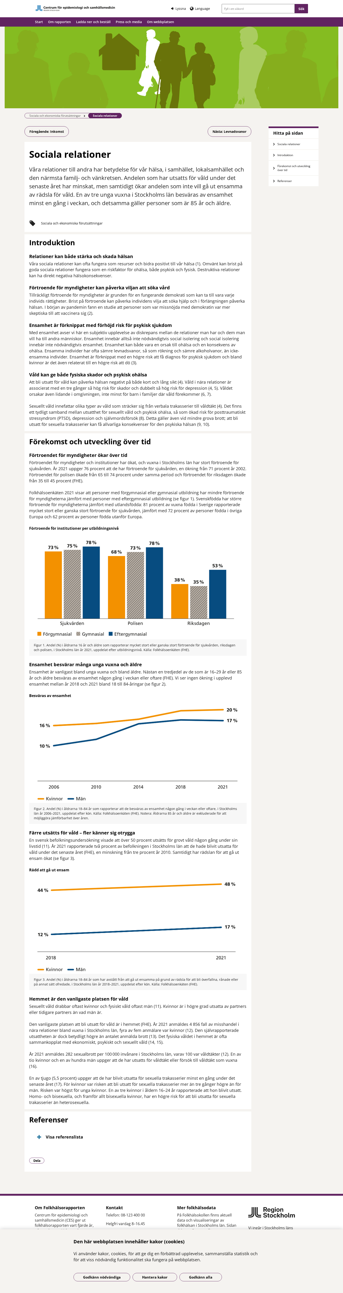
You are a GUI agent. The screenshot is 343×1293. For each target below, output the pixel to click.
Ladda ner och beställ (93, 22)
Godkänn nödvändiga (102, 1277)
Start (39, 22)
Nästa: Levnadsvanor (229, 131)
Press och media (129, 22)
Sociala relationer (288, 144)
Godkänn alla (200, 1277)
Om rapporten (59, 22)
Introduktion (285, 155)
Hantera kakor (155, 1277)
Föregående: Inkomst (46, 131)
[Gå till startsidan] (75, 8)
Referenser (284, 181)
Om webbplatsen (160, 22)
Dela (38, 1160)
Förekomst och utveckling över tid (293, 168)
